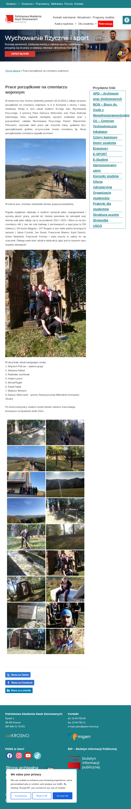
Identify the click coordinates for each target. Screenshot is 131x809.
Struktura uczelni (106, 214)
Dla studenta (85, 23)
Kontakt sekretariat (64, 17)
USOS (97, 226)
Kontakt (78, 3)
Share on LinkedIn (21, 690)
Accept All (62, 796)
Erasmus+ (28, 3)
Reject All (41, 796)
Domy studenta (104, 143)
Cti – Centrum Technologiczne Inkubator (105, 126)
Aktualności (84, 17)
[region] (41, 786)
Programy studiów (103, 17)
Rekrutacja (105, 23)
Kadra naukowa (64, 23)
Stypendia (100, 220)
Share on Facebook (22, 682)
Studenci (11, 3)
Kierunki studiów (106, 176)
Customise (21, 796)
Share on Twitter (20, 674)
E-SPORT (100, 154)
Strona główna (12, 70)
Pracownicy (43, 3)
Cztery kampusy (105, 137)
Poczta (68, 3)
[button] (127, 20)
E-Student (100, 159)
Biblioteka (57, 3)
